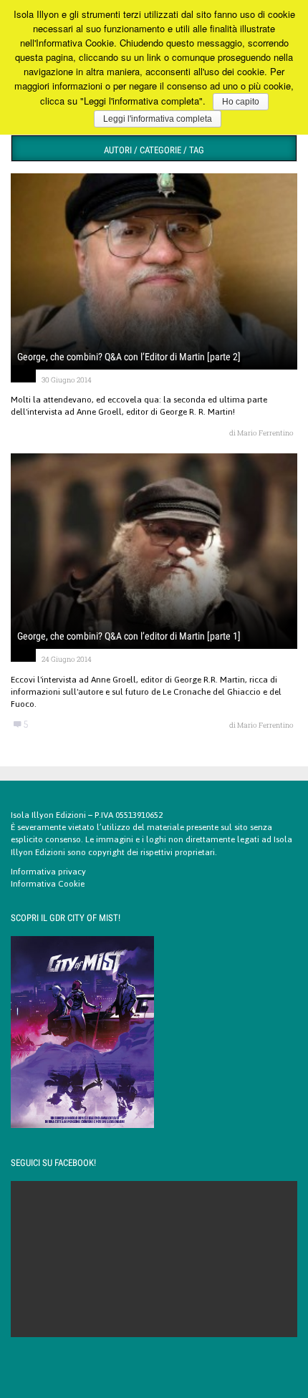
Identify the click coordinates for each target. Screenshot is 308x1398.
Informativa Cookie (48, 884)
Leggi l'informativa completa (157, 119)
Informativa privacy (48, 872)
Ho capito (240, 102)
